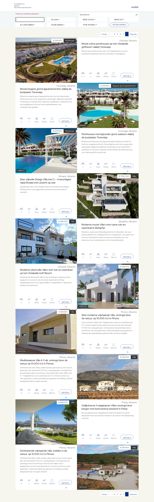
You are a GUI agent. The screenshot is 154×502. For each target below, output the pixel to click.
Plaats (54, 20)
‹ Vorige (104, 34)
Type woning (89, 25)
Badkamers (57, 25)
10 (120, 34)
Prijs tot (118, 20)
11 (123, 34)
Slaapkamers (26, 25)
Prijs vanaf (88, 20)
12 (127, 34)
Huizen (134, 7)
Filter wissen (119, 25)
